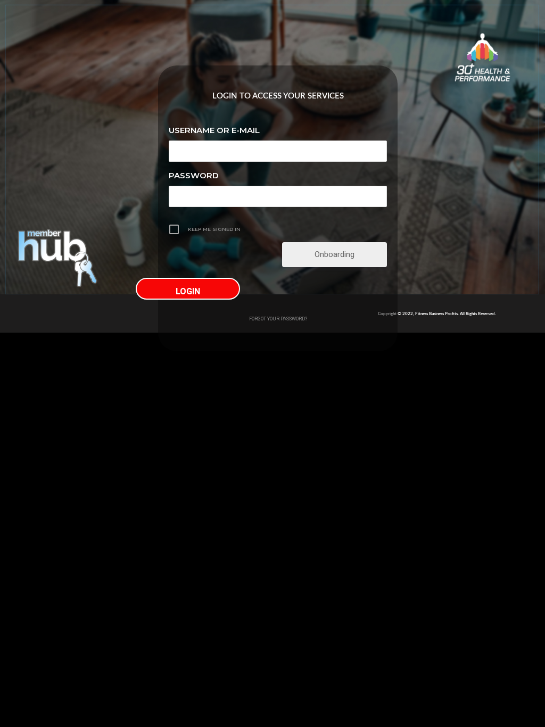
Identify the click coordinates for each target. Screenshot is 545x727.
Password (194, 175)
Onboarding (334, 254)
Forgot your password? (278, 318)
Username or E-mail (214, 130)
